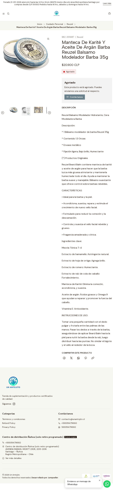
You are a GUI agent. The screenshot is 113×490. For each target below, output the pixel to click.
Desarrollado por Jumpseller (44, 477)
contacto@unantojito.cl (73, 419)
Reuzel (70, 24)
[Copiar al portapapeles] (92, 358)
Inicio (39, 24)
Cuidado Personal (54, 24)
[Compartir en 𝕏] (71, 358)
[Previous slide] (3, 113)
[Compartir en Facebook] (64, 358)
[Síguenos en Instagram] (14, 403)
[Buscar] (8, 14)
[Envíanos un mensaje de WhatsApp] (107, 484)
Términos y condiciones (13, 419)
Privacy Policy (8, 427)
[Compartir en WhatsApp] (78, 358)
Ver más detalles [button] (13, 458)
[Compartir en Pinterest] (85, 358)
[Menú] (3, 14)
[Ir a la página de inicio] (56, 13)
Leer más (107, 3)
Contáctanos (76, 97)
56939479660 (69, 427)
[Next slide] (49, 113)
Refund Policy (8, 423)
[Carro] (109, 14)
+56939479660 (69, 423)
